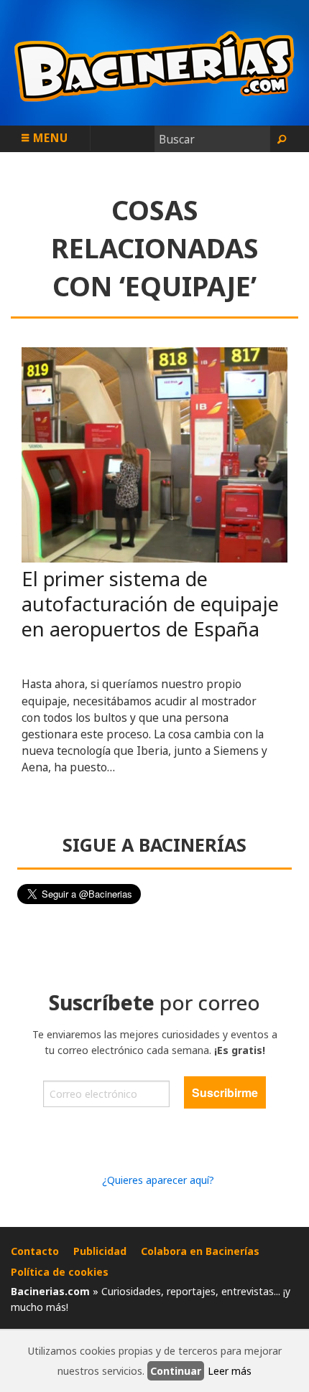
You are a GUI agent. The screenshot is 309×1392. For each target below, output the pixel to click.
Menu (48, 138)
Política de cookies (60, 1272)
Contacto (35, 1251)
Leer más (230, 1371)
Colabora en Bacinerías (200, 1251)
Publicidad (99, 1251)
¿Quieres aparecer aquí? (158, 1180)
